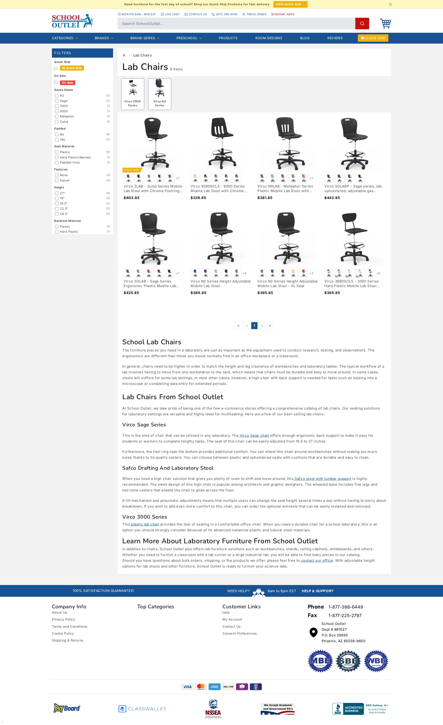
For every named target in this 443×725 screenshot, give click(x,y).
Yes (62, 139)
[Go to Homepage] (82, 21)
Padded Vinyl (70, 162)
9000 (64, 111)
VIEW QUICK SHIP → (290, 4)
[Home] (124, 55)
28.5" (64, 214)
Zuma (64, 121)
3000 (64, 106)
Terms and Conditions (69, 626)
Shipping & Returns (67, 640)
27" (62, 193)
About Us (59, 612)
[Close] (390, 4)
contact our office (316, 560)
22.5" (64, 208)
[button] (385, 23)
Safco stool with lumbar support (322, 478)
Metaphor (67, 116)
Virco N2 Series (159, 103)
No (62, 134)
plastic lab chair (144, 524)
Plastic (65, 152)
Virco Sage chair (254, 435)
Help (226, 612)
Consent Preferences (239, 633)
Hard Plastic (69, 231)
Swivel (65, 180)
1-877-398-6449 (346, 607)
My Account (232, 619)
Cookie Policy (63, 633)
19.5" (64, 203)
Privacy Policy (63, 619)
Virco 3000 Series (132, 103)
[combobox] (243, 23)
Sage (63, 101)
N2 (62, 95)
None (64, 175)
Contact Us (231, 626)
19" (62, 198)
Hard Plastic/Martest (75, 157)
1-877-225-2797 (345, 615)
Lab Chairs (142, 55)
